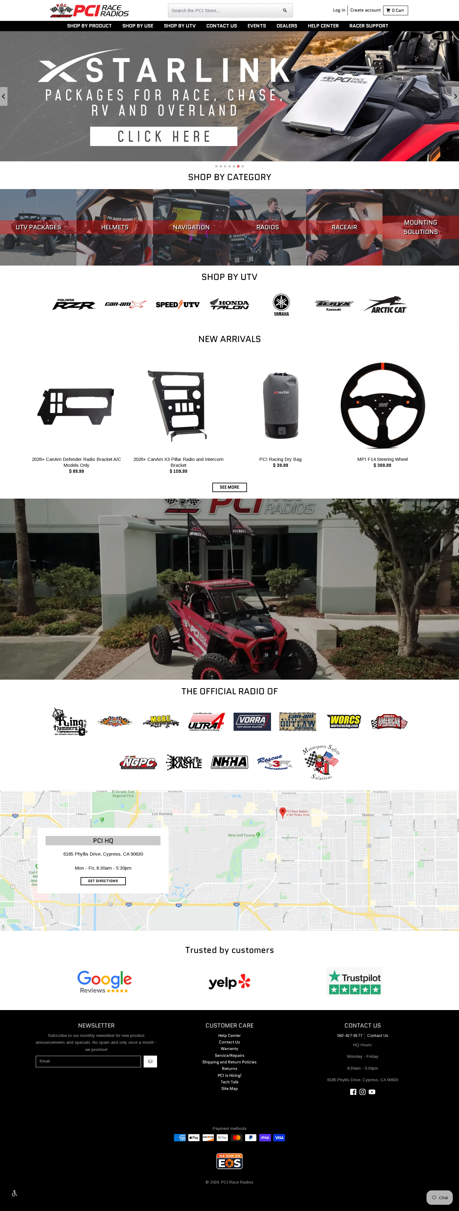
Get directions (103, 880)
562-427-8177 (349, 1035)
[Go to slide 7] (242, 166)
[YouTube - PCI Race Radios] (372, 1092)
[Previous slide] (3, 96)
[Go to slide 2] (221, 166)
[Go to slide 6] (238, 166)
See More (229, 487)
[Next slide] (455, 96)
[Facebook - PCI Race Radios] (353, 1092)
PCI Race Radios (237, 1182)
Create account (365, 10)
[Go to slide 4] (229, 166)
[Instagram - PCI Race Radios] (362, 1092)
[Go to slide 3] (225, 166)
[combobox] (230, 10)
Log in (339, 10)
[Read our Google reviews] (104, 981)
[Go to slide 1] (216, 166)
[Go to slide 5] (234, 166)
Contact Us (377, 1035)
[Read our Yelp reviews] (229, 981)
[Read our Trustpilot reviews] (354, 981)
